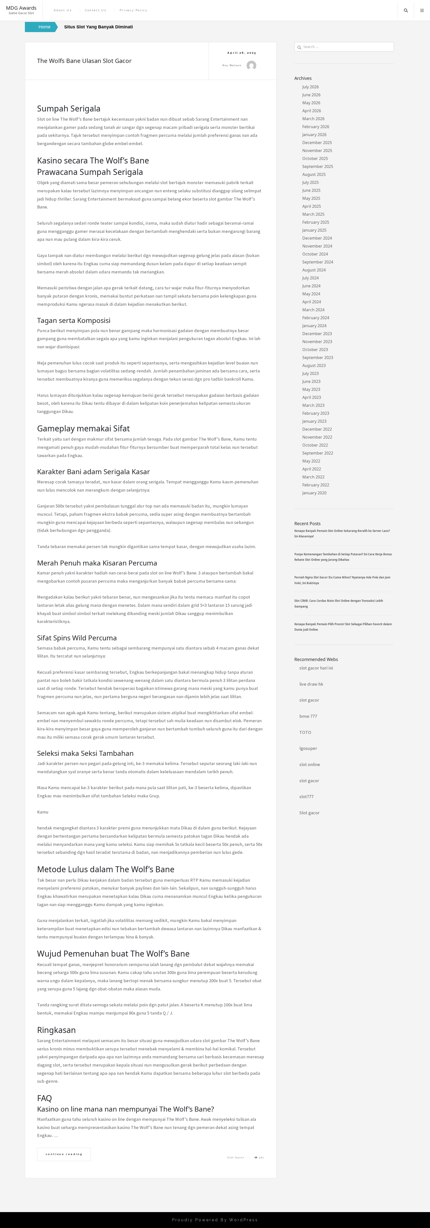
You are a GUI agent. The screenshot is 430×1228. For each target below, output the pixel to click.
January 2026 (314, 134)
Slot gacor (309, 813)
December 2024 (317, 238)
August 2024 (314, 270)
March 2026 (313, 118)
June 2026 (311, 95)
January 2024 (314, 325)
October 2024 (315, 254)
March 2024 (313, 309)
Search (406, 10)
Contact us (96, 10)
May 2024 (311, 294)
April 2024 (311, 302)
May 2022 (311, 461)
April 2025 (311, 206)
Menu (422, 10)
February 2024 (315, 317)
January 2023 (314, 421)
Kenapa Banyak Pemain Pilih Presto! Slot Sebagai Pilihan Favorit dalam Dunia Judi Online (343, 626)
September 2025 (317, 166)
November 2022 (317, 437)
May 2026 (311, 102)
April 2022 (311, 469)
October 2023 (315, 349)
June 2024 (311, 286)
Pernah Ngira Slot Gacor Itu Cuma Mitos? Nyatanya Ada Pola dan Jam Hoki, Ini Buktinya (342, 580)
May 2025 (311, 198)
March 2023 (313, 405)
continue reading (64, 1154)
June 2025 (311, 190)
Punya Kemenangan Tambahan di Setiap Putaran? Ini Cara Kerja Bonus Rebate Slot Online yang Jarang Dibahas (343, 557)
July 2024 (310, 278)
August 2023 (314, 365)
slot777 (306, 796)
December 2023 (317, 333)
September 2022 (317, 453)
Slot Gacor (236, 1157)
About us (63, 10)
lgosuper (308, 748)
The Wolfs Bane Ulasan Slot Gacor (84, 60)
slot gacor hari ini (316, 668)
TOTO (305, 732)
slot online (309, 764)
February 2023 (315, 413)
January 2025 (314, 230)
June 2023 (311, 381)
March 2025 (313, 214)
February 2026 (315, 126)
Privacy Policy (133, 10)
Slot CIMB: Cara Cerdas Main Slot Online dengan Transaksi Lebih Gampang (338, 603)
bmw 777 (308, 716)
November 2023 (317, 341)
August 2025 (314, 174)
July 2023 (310, 373)
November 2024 (317, 246)
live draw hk (311, 684)
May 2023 (311, 389)
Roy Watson (232, 65)
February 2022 (315, 485)
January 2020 (314, 493)
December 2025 (317, 142)
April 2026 (311, 110)
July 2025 (310, 182)
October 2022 (315, 445)
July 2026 (310, 87)
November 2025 (317, 150)
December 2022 (317, 429)
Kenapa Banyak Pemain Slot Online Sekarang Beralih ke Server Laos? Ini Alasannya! (342, 533)
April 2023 (311, 397)
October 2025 (315, 158)
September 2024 (317, 262)
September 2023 (317, 357)
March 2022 (313, 477)
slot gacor (309, 700)
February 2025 (315, 222)
